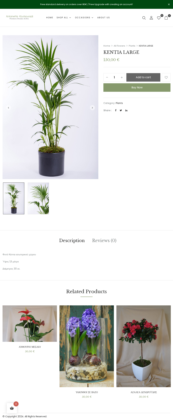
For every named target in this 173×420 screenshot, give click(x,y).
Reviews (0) (104, 240)
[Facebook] (115, 110)
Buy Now (137, 87)
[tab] (72, 241)
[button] (167, 17)
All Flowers (119, 45)
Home (106, 45)
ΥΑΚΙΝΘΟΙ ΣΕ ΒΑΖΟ (87, 392)
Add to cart (143, 77)
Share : (107, 110)
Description (72, 240)
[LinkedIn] (126, 110)
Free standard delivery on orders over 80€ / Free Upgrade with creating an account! (86, 4)
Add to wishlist (166, 77)
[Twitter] (121, 110)
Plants (132, 45)
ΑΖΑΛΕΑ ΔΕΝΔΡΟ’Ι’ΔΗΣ (144, 392)
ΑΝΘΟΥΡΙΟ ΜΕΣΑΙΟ (30, 347)
